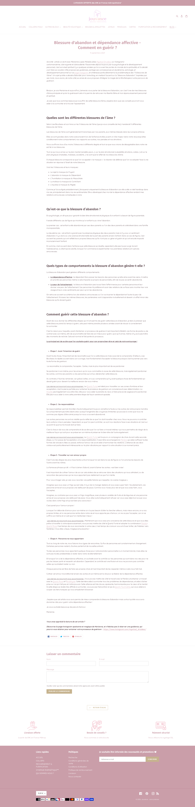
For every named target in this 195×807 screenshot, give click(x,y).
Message (50, 669)
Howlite (49, 392)
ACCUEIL (39, 757)
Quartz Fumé (92, 386)
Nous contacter (74, 776)
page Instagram (81, 72)
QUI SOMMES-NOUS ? (45, 773)
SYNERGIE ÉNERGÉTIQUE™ (47, 770)
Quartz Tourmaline (122, 587)
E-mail (101, 659)
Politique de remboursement (80, 770)
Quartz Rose (51, 526)
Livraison (72, 773)
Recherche (72, 757)
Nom (48, 659)
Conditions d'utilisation (77, 767)
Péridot (124, 440)
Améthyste (70, 581)
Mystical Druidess (104, 62)
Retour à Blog (99, 708)
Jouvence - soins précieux (150, 799)
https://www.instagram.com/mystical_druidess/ (124, 629)
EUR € (40, 793)
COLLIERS (40, 761)
